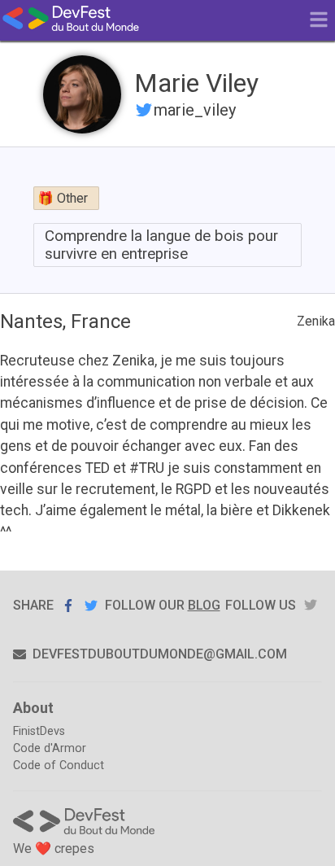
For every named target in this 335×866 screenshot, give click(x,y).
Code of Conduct (58, 765)
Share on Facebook (68, 605)
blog (204, 605)
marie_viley (195, 110)
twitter (310, 605)
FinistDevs (39, 731)
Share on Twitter (91, 605)
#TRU (146, 468)
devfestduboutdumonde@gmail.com (160, 654)
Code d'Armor (49, 748)
